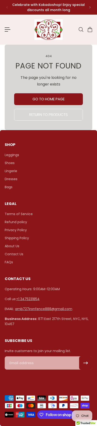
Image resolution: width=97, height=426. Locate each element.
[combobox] (80, 29)
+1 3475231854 (28, 299)
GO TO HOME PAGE (48, 99)
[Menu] (7, 30)
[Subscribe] (85, 363)
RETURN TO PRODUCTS (48, 114)
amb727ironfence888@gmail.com (43, 309)
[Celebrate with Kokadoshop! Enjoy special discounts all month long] (48, 7)
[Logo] (48, 30)
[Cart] (89, 29)
